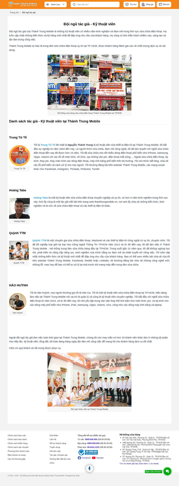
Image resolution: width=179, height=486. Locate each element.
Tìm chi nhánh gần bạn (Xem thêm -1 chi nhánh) (139, 464)
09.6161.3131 (93, 447)
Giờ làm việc (55, 451)
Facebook (86, 458)
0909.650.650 (91, 439)
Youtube (99, 458)
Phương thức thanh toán (18, 451)
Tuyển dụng (55, 447)
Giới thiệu (54, 435)
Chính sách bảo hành (17, 439)
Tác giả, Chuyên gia (58, 455)
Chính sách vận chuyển (18, 447)
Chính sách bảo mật (17, 435)
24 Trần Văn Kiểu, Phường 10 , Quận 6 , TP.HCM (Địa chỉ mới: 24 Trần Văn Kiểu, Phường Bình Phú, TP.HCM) (145, 439)
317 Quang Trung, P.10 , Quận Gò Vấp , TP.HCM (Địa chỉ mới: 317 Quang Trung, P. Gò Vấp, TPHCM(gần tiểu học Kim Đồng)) (145, 452)
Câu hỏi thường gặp (16, 459)
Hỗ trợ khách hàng (58, 443)
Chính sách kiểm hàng (18, 443)
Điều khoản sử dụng (17, 455)
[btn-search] (74, 4)
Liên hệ (53, 439)
